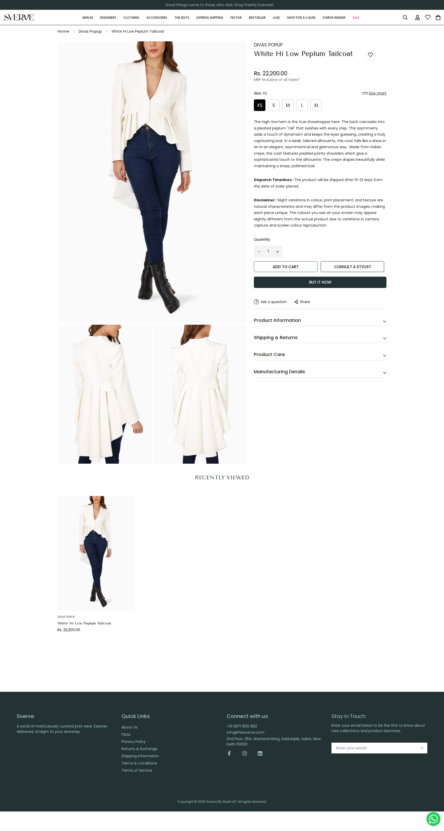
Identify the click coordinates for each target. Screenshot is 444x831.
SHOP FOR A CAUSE (301, 17)
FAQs (126, 734)
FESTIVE (236, 17)
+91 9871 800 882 (242, 726)
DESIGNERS (108, 17)
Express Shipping (210, 17)
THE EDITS (181, 17)
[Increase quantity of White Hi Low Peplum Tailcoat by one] (278, 252)
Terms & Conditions (139, 763)
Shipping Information (140, 756)
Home (63, 31)
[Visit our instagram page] (244, 753)
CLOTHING (131, 17)
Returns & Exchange (140, 748)
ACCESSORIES (156, 17)
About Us (129, 727)
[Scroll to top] (434, 803)
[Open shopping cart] (438, 17)
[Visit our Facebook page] (232, 753)
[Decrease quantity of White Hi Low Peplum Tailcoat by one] (259, 252)
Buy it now (320, 282)
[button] (374, 93)
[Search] (405, 17)
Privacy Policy (134, 741)
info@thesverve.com (245, 732)
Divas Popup (90, 31)
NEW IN (87, 17)
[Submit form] (421, 748)
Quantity (262, 239)
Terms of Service (137, 770)
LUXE (276, 17)
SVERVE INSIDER (334, 17)
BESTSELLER (257, 17)
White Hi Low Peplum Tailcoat (84, 623)
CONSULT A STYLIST (352, 266)
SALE (356, 17)
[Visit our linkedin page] (260, 753)
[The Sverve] (19, 17)
